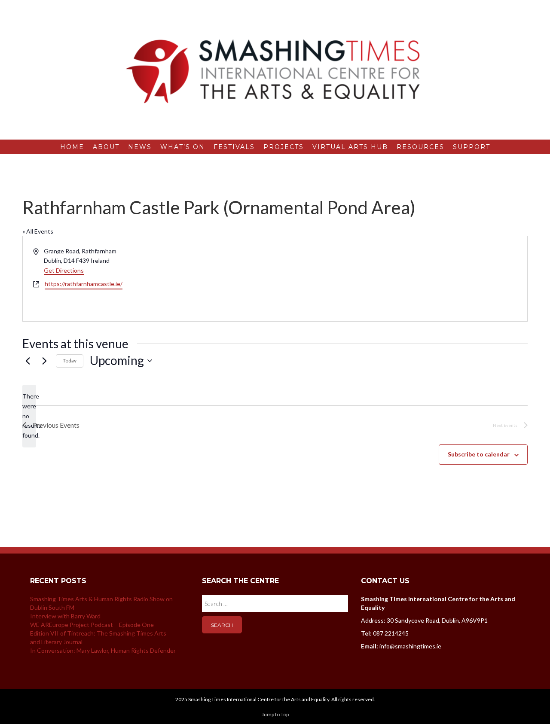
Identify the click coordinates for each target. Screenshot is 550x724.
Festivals (234, 147)
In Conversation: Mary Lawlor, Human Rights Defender (103, 650)
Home (72, 147)
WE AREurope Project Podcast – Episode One (92, 624)
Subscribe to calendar (479, 454)
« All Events (37, 231)
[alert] (29, 416)
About (106, 147)
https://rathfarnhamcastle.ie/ (83, 283)
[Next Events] (44, 361)
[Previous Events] (27, 361)
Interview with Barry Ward (65, 616)
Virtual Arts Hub (350, 147)
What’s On (182, 147)
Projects (283, 147)
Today (69, 360)
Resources (420, 147)
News (140, 147)
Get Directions (64, 270)
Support (471, 147)
